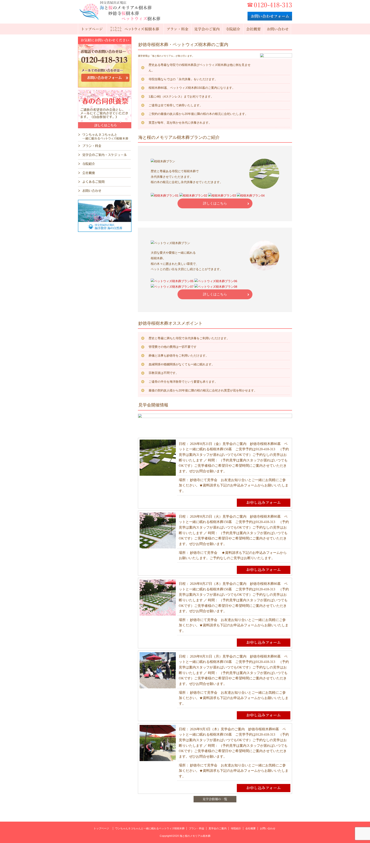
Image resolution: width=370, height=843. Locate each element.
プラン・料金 (196, 828)
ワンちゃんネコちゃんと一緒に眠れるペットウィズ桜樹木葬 (150, 828)
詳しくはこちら (215, 203)
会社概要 (250, 828)
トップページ (101, 828)
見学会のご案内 (218, 828)
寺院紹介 (236, 828)
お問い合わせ (267, 828)
